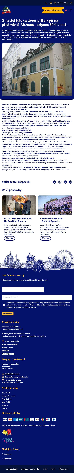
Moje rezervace (71, 3)
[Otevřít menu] (71, 10)
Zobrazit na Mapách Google (16, 377)
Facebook (8, 459)
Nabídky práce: (8, 354)
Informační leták (12, 341)
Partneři (5, 351)
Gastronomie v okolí (10, 344)
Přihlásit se (7, 314)
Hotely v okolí (7, 347)
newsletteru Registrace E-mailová (16, 285)
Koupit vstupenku (53, 10)
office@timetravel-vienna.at (51, 3)
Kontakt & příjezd (12, 374)
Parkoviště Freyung (13, 380)
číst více (10, 238)
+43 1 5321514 (46, 3)
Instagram (8, 454)
